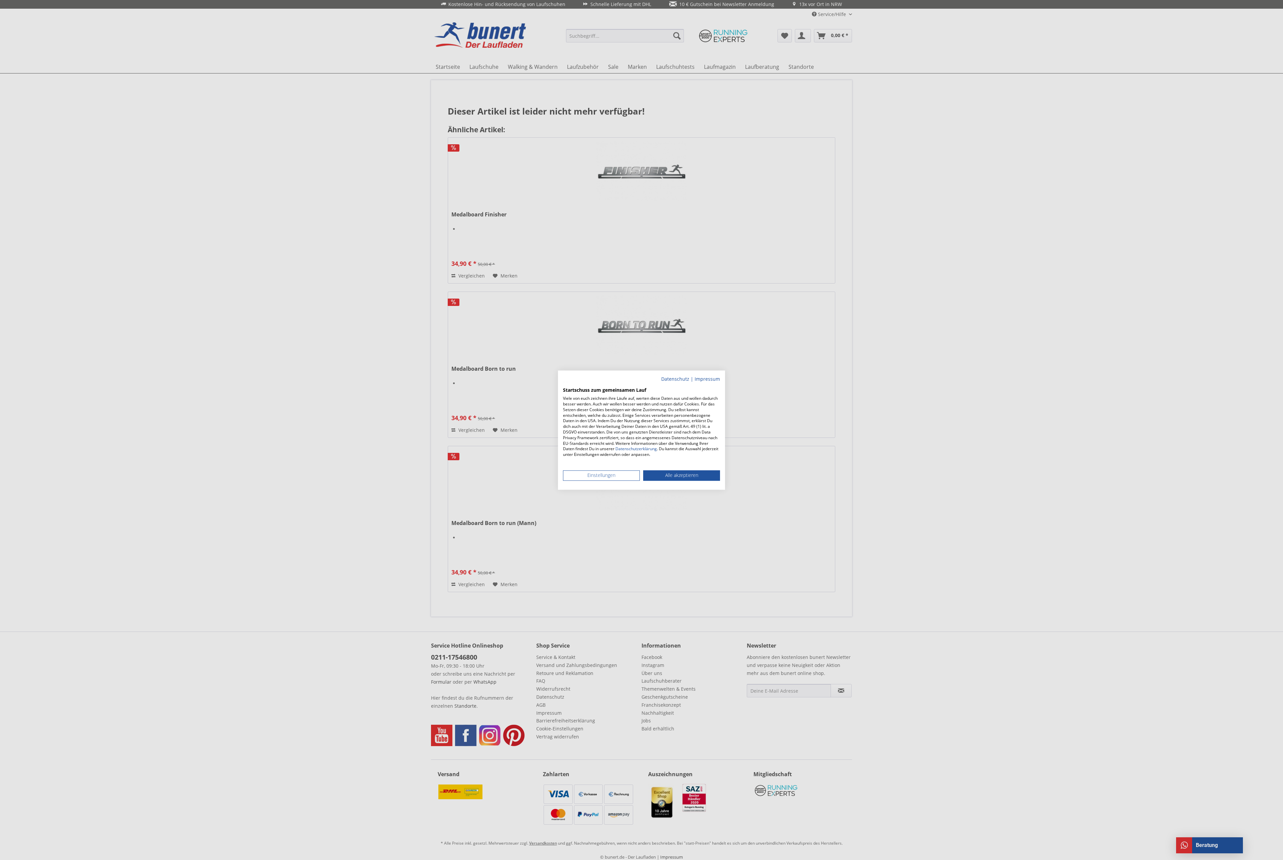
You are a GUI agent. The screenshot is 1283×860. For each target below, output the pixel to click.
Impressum (707, 379)
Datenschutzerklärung (636, 449)
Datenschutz (675, 379)
